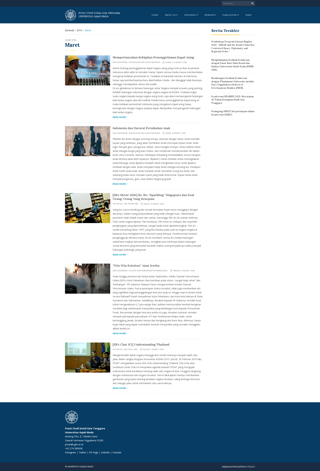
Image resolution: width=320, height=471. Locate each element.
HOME (155, 15)
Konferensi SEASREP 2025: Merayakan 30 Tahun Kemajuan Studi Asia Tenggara (232, 99)
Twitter (83, 452)
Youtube (116, 452)
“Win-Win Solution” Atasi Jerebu (136, 265)
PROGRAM (190, 15)
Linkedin (105, 452)
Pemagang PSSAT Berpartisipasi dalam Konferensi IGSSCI (232, 113)
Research (210, 15)
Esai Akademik (120, 62)
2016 (79, 30)
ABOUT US (170, 15)
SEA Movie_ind (131, 204)
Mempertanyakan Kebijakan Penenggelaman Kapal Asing (153, 57)
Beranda (69, 30)
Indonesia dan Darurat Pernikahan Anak (141, 128)
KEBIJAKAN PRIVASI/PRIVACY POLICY (238, 466)
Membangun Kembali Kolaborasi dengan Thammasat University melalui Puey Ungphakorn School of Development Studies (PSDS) (232, 83)
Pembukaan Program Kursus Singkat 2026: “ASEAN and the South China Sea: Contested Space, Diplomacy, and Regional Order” (233, 46)
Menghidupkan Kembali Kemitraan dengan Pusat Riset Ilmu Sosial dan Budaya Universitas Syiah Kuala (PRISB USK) (232, 64)
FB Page (94, 452)
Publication (229, 15)
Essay (249, 15)
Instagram (70, 452)
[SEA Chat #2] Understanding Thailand (141, 344)
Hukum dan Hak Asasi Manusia (144, 62)
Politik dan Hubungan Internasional (148, 271)
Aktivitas (118, 204)
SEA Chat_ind (131, 349)
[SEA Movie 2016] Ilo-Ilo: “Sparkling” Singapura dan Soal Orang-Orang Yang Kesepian (153, 197)
